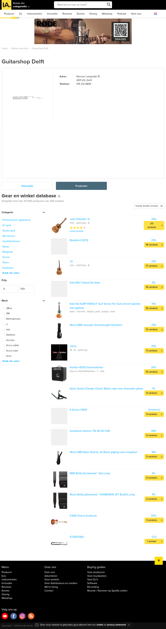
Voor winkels (51, 579)
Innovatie (52, 13)
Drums (6, 257)
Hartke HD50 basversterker (86, 367)
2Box (9, 308)
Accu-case (12, 350)
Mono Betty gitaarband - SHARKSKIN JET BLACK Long (102, 494)
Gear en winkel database (31, 196)
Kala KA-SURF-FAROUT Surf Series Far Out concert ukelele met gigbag (105, 305)
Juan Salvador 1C (80, 219)
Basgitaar (7, 251)
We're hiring (51, 587)
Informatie (27, 186)
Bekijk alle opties (10, 273)
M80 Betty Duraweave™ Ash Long (90, 473)
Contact (48, 590)
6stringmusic (13, 318)
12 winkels (152, 329)
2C (71, 261)
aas (8, 329)
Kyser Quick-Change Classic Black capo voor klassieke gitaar (106, 388)
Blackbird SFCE (79, 240)
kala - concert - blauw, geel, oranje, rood (92, 311)
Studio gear (8, 230)
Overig (93, 13)
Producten (81, 186)
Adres (62, 76)
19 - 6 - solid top (78, 350)
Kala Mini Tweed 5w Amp (85, 282)
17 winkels (152, 266)
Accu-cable (12, 345)
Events (80, 13)
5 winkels (151, 435)
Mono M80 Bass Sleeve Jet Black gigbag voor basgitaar (103, 452)
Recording (93, 587)
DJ (20, 13)
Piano (5, 262)
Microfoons (8, 236)
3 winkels (151, 499)
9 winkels (151, 393)
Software (92, 583)
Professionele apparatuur (16, 220)
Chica (73, 346)
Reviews (67, 13)
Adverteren (50, 576)
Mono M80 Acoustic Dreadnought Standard (96, 325)
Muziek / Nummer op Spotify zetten (107, 590)
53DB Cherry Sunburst (83, 515)
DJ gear (6, 225)
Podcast (121, 13)
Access (10, 340)
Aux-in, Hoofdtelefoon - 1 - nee (87, 371)
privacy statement (116, 624)
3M (8, 313)
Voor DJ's (92, 579)
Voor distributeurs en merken (60, 583)
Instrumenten (34, 13)
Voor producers (96, 572)
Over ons (136, 13)
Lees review (76, 231)
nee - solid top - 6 (79, 222)
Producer (9, 13)
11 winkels (151, 350)
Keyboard (7, 267)
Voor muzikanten (97, 576)
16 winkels (152, 287)
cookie (99, 624)
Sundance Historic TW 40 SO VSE (90, 431)
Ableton (10, 334)
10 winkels (152, 371)
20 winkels (151, 225)
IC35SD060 (77, 537)
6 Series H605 (78, 409)
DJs (4, 576)
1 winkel (151, 541)
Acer (9, 356)
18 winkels (152, 244)
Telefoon (64, 84)
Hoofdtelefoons (11, 241)
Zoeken (109, 4)
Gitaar (5, 246)
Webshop (107, 13)
